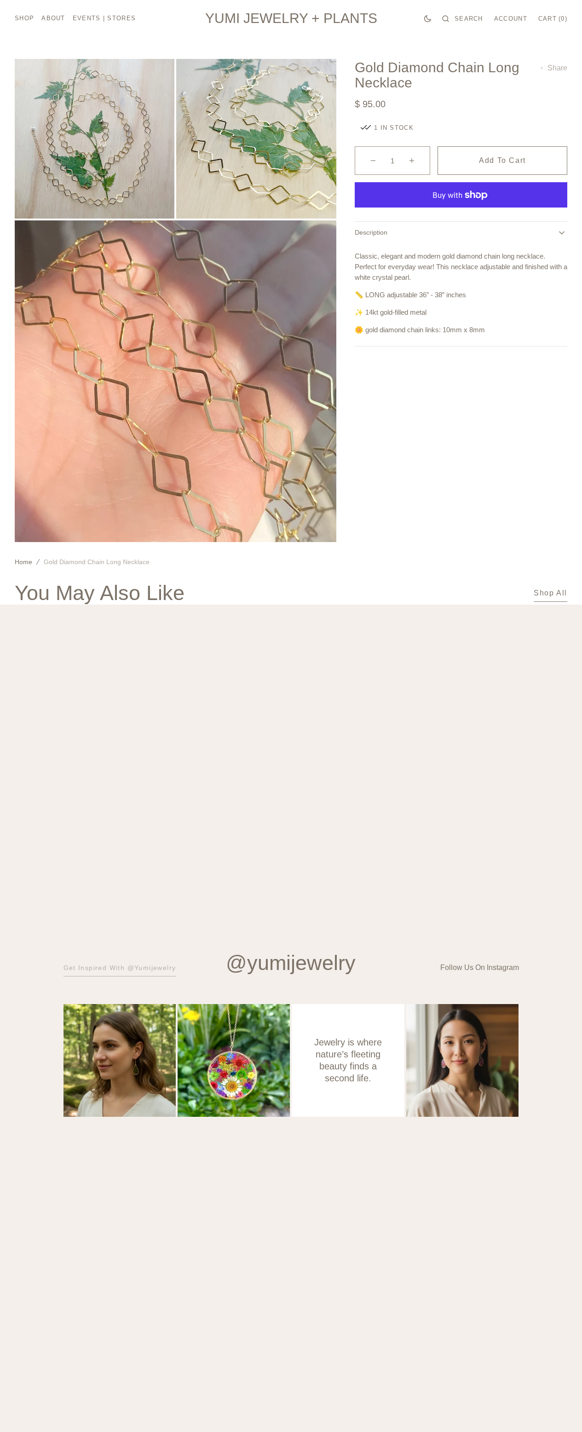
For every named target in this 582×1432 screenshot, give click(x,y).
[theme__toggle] (427, 18)
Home (23, 562)
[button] (462, 18)
